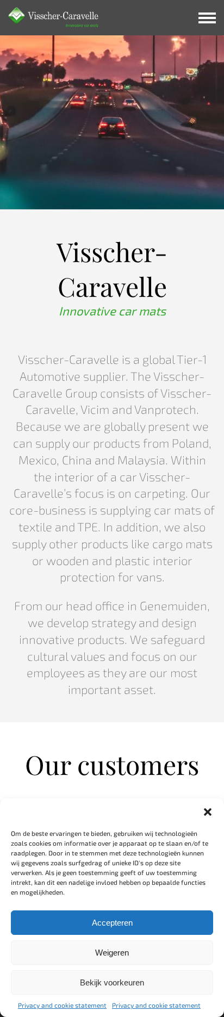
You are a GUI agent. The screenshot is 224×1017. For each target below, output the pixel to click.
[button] (207, 812)
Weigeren (112, 952)
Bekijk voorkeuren (112, 982)
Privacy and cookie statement (62, 1005)
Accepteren (112, 922)
